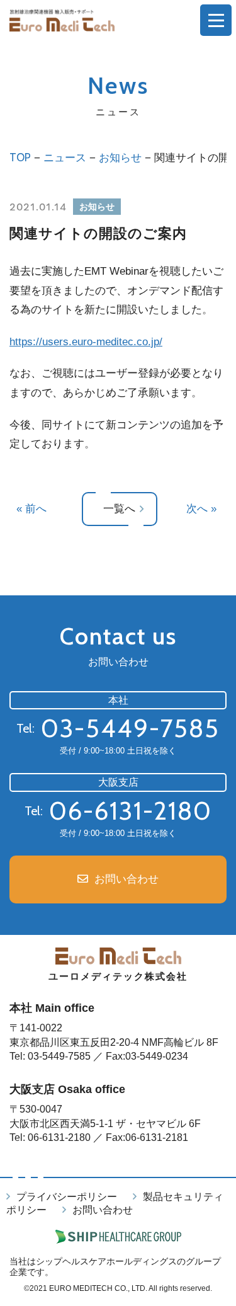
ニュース (64, 157)
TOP (20, 157)
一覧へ (119, 509)
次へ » (201, 509)
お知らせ (120, 157)
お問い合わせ (126, 879)
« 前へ (31, 509)
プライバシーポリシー (66, 1196)
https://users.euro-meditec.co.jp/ (85, 342)
